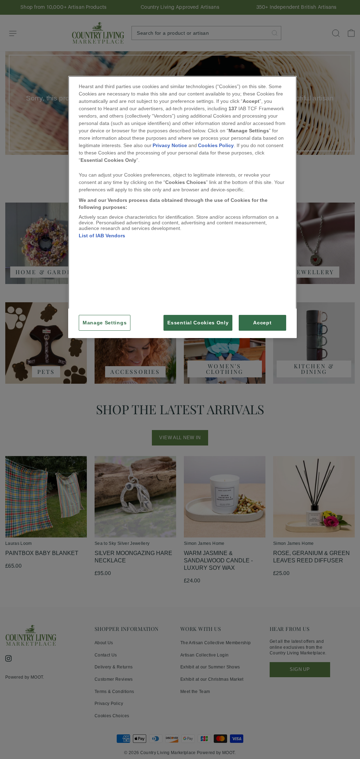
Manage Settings (105, 322)
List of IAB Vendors (102, 235)
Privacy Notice (170, 145)
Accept (262, 322)
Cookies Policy (216, 145)
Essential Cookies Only (198, 322)
